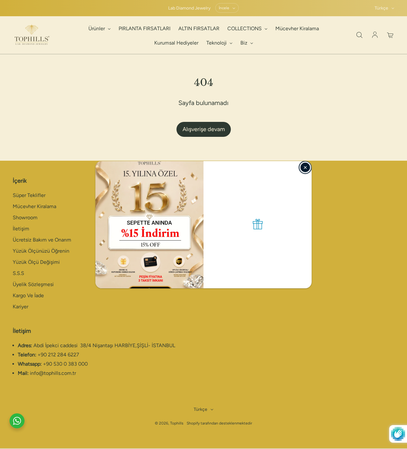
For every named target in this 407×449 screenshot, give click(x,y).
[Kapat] (305, 167)
